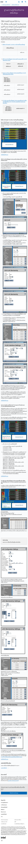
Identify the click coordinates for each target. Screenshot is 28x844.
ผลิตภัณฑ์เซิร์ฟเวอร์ (15, 5)
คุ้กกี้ (15, 822)
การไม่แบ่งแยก (4, 805)
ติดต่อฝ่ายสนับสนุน (14, 793)
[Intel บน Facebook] (2, 840)
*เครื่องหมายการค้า (4, 822)
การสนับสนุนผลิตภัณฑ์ (6, 5)
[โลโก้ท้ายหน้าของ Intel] (3, 837)
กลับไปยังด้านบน (4, 155)
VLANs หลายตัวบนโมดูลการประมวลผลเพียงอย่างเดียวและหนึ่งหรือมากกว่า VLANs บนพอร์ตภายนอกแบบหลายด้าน (15, 102)
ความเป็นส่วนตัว (3, 824)
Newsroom (3, 812)
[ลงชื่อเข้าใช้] (19, 2)
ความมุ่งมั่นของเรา (4, 802)
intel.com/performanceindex (8, 831)
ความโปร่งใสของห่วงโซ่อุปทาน (19, 824)
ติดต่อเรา (2, 809)
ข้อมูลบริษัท (3, 800)
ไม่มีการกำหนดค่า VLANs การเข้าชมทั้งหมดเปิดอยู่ (14, 45)
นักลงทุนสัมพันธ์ (4, 807)
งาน (1, 816)
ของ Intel (3, 833)
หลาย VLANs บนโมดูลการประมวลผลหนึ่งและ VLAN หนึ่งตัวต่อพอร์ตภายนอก (14, 73)
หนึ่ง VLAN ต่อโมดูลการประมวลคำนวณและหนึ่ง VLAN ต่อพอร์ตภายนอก (15, 59)
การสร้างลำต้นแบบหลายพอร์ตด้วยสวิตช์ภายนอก (11, 757)
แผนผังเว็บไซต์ (4, 814)
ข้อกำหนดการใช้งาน (18, 820)
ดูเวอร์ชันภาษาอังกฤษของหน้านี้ (13, 780)
